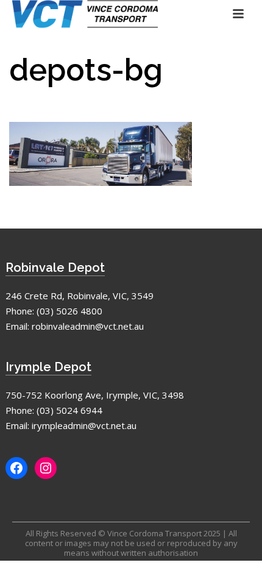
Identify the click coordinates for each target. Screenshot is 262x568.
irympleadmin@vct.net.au (84, 425)
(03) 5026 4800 (69, 311)
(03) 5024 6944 (69, 410)
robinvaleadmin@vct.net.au (88, 326)
